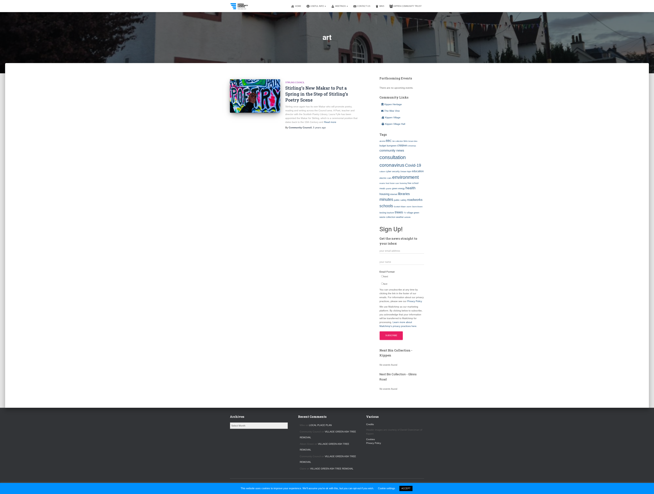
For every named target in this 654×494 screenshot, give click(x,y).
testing (382, 212)
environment (405, 177)
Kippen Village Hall (395, 124)
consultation (392, 157)
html (385, 276)
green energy (398, 188)
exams (382, 183)
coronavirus (391, 165)
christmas (412, 146)
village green (413, 212)
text (385, 283)
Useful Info (317, 6)
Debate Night (405, 171)
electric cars (385, 178)
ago (319, 127)
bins (406, 141)
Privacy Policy (414, 301)
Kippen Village (392, 117)
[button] (325, 6)
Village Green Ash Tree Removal (331, 468)
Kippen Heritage (393, 104)
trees (399, 212)
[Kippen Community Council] (239, 6)
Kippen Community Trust (408, 6)
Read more (330, 122)
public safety (400, 200)
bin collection (397, 141)
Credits (370, 424)
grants (388, 189)
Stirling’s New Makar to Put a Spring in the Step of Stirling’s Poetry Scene (316, 94)
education (418, 171)
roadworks (415, 199)
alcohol (382, 141)
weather (400, 217)
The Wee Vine (392, 110)
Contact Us (363, 6)
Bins (381, 6)
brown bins (412, 141)
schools (386, 206)
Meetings (340, 6)
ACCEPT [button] (405, 488)
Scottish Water (400, 207)
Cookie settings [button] (386, 488)
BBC (389, 140)
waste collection (387, 217)
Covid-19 (413, 165)
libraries (404, 194)
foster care (394, 183)
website (407, 217)
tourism (390, 212)
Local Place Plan (320, 425)
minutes (386, 199)
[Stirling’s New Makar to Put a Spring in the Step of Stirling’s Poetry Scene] (255, 96)
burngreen (391, 145)
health (411, 188)
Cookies (370, 439)
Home (298, 6)
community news (391, 150)
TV (405, 213)
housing (384, 194)
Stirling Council (295, 82)
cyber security (393, 171)
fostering (403, 183)
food (387, 183)
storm (409, 207)
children (402, 145)
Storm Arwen (417, 207)
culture (382, 171)
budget (382, 145)
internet (393, 194)
